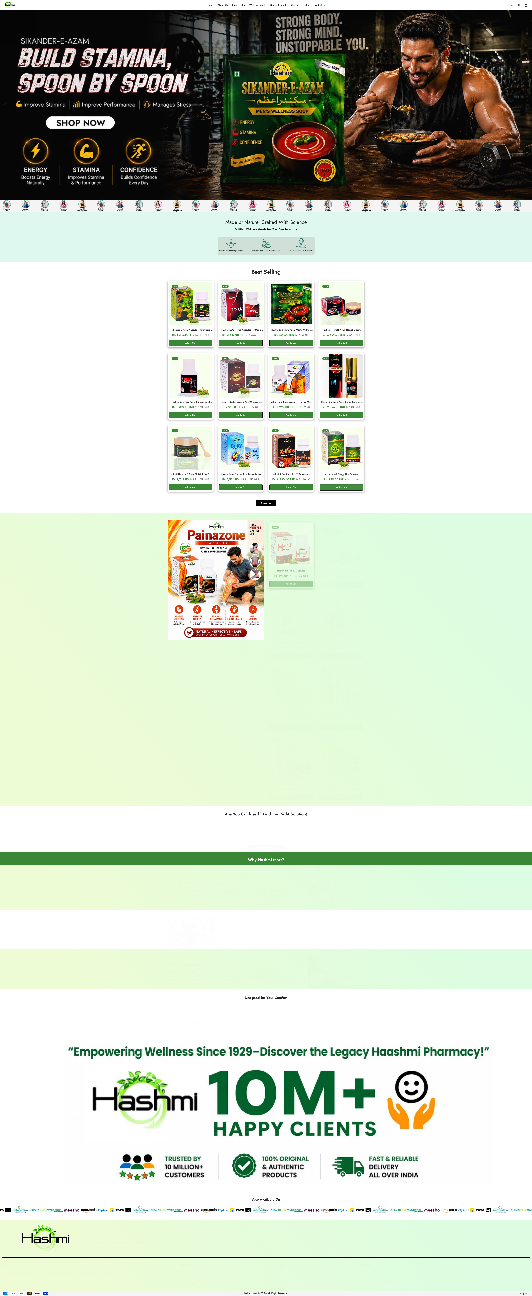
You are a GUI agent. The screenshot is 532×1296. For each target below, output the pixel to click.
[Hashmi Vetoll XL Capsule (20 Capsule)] (291, 755)
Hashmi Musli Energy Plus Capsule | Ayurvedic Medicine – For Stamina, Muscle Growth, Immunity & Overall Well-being (341, 474)
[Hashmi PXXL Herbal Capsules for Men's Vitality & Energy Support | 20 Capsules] (241, 303)
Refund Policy (276, 1272)
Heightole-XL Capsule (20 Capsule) (341, 710)
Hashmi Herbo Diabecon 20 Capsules (341, 569)
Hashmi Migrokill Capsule (341, 639)
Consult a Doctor (300, 5)
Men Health (238, 5)
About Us (223, 5)
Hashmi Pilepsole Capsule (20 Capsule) (341, 781)
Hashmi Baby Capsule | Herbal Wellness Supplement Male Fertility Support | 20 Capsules (241, 474)
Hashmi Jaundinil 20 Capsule (291, 639)
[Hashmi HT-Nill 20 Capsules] (291, 543)
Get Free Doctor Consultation (266, 845)
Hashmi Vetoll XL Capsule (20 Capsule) (291, 781)
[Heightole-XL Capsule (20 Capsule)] (341, 684)
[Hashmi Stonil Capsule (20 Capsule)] (291, 684)
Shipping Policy (277, 1277)
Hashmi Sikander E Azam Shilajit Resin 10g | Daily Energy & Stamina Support (190, 474)
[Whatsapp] (22, 1279)
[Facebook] (5, 1279)
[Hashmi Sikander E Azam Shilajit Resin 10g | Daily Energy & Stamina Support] (190, 448)
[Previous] (5, 104)
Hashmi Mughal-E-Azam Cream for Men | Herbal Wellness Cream (341, 402)
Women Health (257, 5)
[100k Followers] (13, 1279)
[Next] (520, 104)
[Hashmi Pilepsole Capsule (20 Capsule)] (341, 755)
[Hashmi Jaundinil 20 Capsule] (291, 613)
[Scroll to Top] (526, 1281)
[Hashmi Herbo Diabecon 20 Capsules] (341, 543)
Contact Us (319, 5)
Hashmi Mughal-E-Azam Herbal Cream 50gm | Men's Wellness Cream (341, 330)
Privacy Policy (276, 1268)
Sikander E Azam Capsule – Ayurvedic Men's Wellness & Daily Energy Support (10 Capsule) (190, 330)
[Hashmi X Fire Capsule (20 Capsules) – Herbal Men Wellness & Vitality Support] (291, 448)
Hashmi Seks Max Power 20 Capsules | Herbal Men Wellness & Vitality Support (190, 402)
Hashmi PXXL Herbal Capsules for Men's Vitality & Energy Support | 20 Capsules (241, 330)
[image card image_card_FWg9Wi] (216, 580)
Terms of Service (277, 1282)
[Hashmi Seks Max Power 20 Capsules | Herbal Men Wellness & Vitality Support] (190, 376)
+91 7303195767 (375, 1271)
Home (210, 5)
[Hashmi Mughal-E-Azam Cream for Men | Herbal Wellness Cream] (341, 376)
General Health (278, 5)
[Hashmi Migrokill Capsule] (341, 613)
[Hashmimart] (9, 5)
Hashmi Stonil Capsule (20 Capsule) (291, 710)
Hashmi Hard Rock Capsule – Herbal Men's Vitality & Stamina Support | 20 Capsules (291, 402)
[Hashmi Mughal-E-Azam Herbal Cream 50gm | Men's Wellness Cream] (341, 303)
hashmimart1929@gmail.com (381, 1267)
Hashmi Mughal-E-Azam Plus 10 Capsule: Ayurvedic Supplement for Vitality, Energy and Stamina (240, 402)
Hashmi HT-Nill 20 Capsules (291, 569)
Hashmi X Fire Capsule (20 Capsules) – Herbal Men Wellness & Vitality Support (291, 474)
